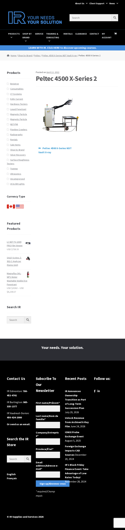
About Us (79, 3)
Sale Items (15, 144)
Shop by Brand (27, 35)
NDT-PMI (14, 124)
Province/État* (44, 449)
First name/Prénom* (48, 402)
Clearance (81, 33)
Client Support (96, 3)
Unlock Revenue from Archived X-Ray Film (77, 422)
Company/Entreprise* (47, 434)
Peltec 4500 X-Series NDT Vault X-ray (59, 55)
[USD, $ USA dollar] (20, 207)
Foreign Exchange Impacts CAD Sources (75, 450)
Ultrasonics (15, 173)
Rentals (68, 33)
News (112, 3)
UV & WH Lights (17, 183)
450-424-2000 (14, 417)
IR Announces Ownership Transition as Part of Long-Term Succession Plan (75, 399)
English (11, 474)
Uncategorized (17, 178)
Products (14, 33)
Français (12, 478)
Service (39, 33)
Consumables (16, 88)
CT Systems (16, 93)
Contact (94, 33)
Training (14, 168)
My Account (106, 35)
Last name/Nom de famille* (47, 417)
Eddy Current (16, 99)
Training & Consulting (52, 35)
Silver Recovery (18, 154)
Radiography (16, 134)
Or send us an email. (18, 424)
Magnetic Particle (18, 114)
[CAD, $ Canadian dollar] (11, 207)
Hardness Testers (19, 104)
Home (13, 55)
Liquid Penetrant (18, 109)
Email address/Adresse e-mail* (47, 465)
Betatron (14, 83)
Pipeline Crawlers (18, 129)
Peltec (37, 55)
